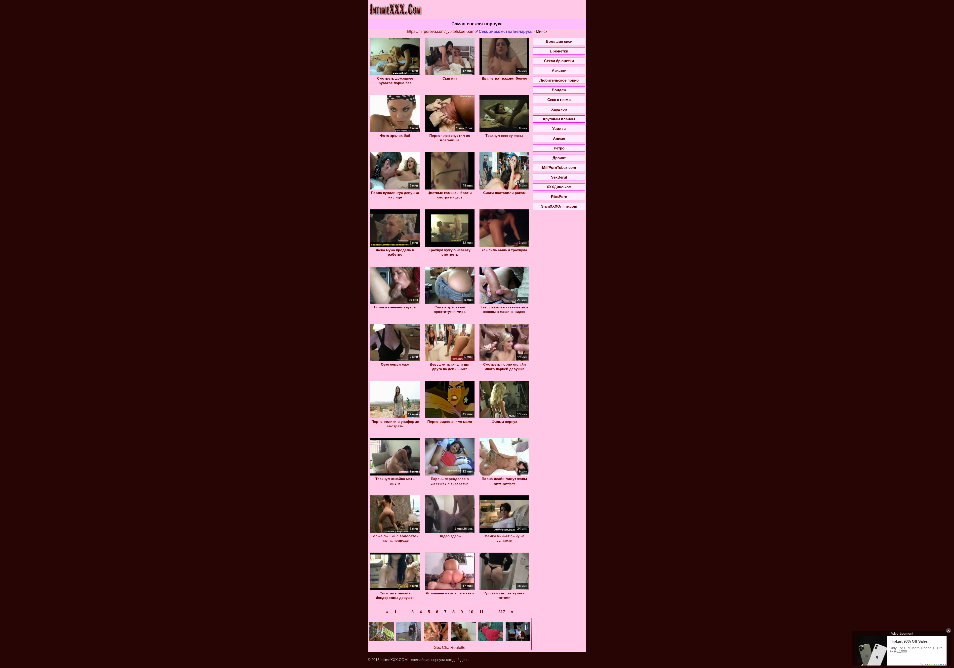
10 (471, 612)
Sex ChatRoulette (449, 647)
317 (501, 612)
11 (481, 612)
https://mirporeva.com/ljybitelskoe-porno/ (442, 31)
